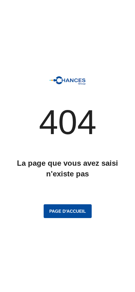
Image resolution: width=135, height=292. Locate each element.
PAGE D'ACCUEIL (67, 211)
